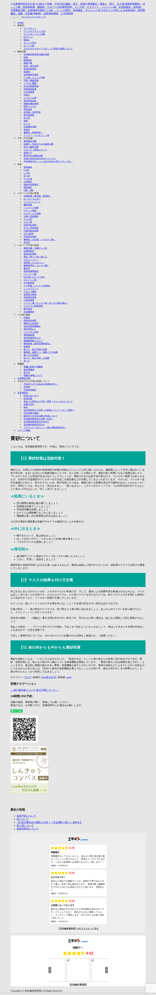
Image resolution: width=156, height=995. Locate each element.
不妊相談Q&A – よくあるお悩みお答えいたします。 (48, 161)
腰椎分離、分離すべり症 (35, 248)
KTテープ (28, 37)
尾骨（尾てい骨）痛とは (35, 257)
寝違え (27, 40)
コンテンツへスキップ (33, 17)
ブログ (27, 677)
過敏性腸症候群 (31, 103)
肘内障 (27, 387)
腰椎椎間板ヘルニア (33, 341)
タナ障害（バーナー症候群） (37, 286)
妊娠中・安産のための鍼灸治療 (38, 144)
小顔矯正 (28, 182)
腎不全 (27, 372)
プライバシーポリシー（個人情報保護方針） (45, 427)
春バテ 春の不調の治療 (35, 349)
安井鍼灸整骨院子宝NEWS (36, 422)
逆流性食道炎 (30, 69)
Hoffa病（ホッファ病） (35, 277)
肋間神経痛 (29, 335)
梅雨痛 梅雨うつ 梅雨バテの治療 (41, 352)
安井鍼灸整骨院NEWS (34, 424)
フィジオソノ (30, 28)
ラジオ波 (28, 179)
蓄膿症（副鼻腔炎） (33, 132)
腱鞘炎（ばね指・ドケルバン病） (40, 239)
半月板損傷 (29, 283)
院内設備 (28, 398)
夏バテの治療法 (31, 355)
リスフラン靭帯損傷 (33, 306)
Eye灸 (26, 170)
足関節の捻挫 (30, 294)
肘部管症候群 (30, 225)
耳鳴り (27, 95)
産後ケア (28, 153)
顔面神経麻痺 (30, 89)
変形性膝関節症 (31, 271)
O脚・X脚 (28, 190)
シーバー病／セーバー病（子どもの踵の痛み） (46, 303)
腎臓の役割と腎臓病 (33, 367)
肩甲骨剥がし (30, 329)
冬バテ (27, 361)
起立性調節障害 (31, 86)
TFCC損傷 (28, 234)
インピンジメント (32, 202)
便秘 (26, 121)
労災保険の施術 (31, 413)
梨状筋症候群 (30, 254)
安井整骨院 (23, 393)
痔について (23, 819)
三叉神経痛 (29, 92)
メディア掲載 (24, 430)
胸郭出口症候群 (31, 323)
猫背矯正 (28, 187)
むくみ (27, 124)
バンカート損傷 (31, 208)
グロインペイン (31, 260)
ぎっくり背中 (30, 43)
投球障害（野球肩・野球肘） (37, 196)
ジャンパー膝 (30, 274)
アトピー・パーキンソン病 (36, 135)
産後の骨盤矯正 (31, 184)
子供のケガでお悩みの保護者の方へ (41, 384)
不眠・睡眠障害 (31, 80)
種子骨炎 (28, 309)
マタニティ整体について (35, 150)
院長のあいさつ (31, 396)
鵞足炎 (27, 268)
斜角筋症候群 (30, 320)
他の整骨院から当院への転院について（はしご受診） (49, 410)
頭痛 (26, 57)
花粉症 (27, 129)
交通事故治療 (24, 378)
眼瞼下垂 (28, 63)
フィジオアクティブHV (35, 31)
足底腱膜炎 (29, 312)
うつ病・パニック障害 (34, 77)
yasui (68, 677)
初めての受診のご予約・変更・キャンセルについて (48, 401)
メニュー (16, 17)
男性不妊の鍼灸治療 (33, 155)
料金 (26, 407)
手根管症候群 (30, 236)
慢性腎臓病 (29, 370)
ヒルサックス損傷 (32, 213)
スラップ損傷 (30, 210)
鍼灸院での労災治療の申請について (41, 416)
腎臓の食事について (33, 375)
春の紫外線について (23, 690)
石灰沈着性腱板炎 (32, 326)
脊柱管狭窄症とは (32, 338)
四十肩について (25, 825)
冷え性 (27, 118)
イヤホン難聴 (30, 83)
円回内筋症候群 (31, 231)
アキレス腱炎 (30, 291)
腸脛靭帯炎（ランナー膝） (36, 265)
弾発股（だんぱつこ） (34, 262)
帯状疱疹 (28, 109)
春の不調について (47, 690)
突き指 (27, 242)
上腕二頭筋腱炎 (31, 216)
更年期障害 (29, 115)
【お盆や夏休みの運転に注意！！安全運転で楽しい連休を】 (49, 822)
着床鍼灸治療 (30, 141)
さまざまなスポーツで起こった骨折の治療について (48, 48)
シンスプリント (31, 289)
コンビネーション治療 (34, 34)
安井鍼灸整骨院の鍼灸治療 (36, 54)
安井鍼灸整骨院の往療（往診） (38, 419)
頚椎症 (27, 317)
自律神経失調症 (31, 75)
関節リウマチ (30, 106)
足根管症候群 (30, 297)
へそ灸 (27, 173)
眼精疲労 (28, 60)
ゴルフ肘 (28, 222)
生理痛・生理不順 (32, 112)
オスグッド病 (30, 280)
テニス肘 (28, 219)
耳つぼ (27, 176)
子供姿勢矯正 (30, 390)
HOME (21, 23)
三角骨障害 (29, 300)
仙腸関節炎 (29, 251)
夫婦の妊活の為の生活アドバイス (40, 158)
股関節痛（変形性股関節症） (37, 343)
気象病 (27, 72)
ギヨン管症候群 (31, 228)
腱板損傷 (28, 205)
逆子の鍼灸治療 (31, 147)
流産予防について (26, 816)
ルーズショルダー (32, 199)
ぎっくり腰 (29, 46)
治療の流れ (29, 404)
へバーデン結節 (31, 332)
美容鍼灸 (28, 167)
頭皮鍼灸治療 (30, 127)
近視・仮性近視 (31, 66)
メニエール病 (30, 98)
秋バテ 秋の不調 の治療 (36, 358)
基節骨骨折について (28, 828)
